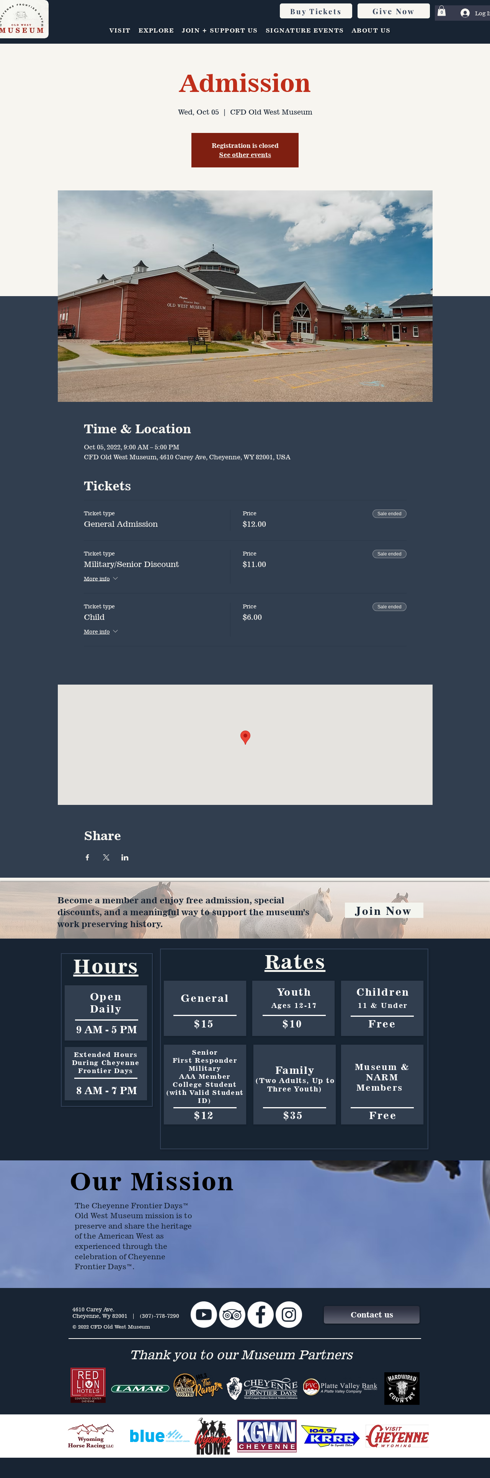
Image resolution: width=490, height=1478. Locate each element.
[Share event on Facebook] (87, 857)
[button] (441, 10)
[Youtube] (204, 1314)
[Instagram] (289, 1314)
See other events (245, 155)
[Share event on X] (106, 857)
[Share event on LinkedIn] (125, 857)
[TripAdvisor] (232, 1314)
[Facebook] (260, 1314)
